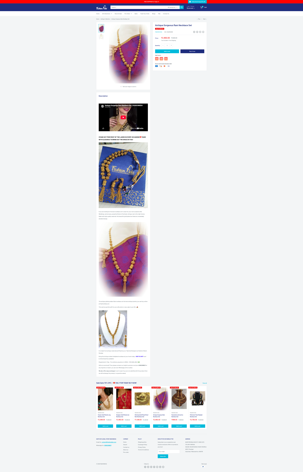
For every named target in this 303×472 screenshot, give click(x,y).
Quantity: (157, 45)
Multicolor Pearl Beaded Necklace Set (196, 415)
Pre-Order (127, 13)
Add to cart (167, 51)
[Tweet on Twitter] (200, 32)
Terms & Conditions (143, 449)
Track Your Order (144, 13)
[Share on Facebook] (194, 32)
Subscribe (163, 456)
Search (125, 444)
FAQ (159, 13)
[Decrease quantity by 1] (163, 45)
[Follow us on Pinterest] (154, 467)
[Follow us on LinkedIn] (160, 467)
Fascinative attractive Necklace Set (177, 415)
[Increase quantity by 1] (171, 45)
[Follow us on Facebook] (145, 467)
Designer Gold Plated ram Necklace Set (122, 415)
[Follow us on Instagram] (151, 467)
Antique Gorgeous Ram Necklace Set (159, 415)
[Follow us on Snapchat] (163, 467)
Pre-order (126, 452)
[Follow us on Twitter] (148, 467)
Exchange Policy (142, 444)
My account (190, 8)
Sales (136, 13)
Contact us (126, 447)
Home (98, 13)
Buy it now (192, 51)
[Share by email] (203, 32)
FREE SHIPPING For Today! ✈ (151, 1)
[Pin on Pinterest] (197, 32)
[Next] (206, 407)
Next (204, 19)
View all (205, 383)
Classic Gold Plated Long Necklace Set (104, 415)
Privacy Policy (142, 447)
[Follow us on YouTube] (157, 467)
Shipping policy (142, 442)
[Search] (182, 7)
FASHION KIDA (158, 32)
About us (125, 449)
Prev (199, 19)
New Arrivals (118, 13)
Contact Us (166, 13)
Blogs (153, 13)
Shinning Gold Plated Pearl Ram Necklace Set (141, 415)
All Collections (106, 13)
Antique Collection (105, 19)
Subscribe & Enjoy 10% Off (198, 1)
